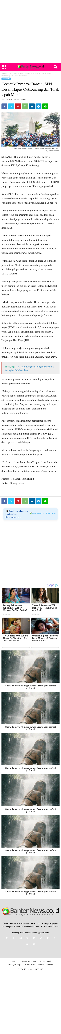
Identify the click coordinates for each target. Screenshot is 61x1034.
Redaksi (13, 961)
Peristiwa (13, 73)
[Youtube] (34, 944)
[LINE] (45, 106)
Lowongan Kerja (14, 965)
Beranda (4, 73)
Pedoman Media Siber (28, 961)
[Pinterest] (18, 106)
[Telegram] (38, 106)
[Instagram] (20, 938)
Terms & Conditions (45, 965)
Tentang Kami (45, 961)
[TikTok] (41, 938)
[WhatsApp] (25, 106)
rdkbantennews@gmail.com (37, 933)
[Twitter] (11, 106)
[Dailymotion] (7, 938)
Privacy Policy (29, 965)
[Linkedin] (32, 106)
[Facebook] (4, 106)
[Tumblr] (47, 938)
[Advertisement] (30, 31)
